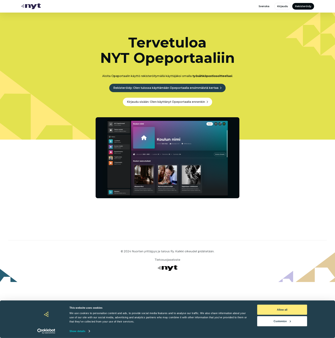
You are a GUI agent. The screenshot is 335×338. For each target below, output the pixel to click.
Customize (280, 321)
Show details (77, 331)
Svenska (264, 6)
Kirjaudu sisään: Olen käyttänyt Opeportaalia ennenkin (166, 101)
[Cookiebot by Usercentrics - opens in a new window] (46, 331)
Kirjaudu (282, 6)
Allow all (282, 309)
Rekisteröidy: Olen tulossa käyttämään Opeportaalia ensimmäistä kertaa (165, 88)
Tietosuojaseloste (167, 259)
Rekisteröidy (303, 6)
